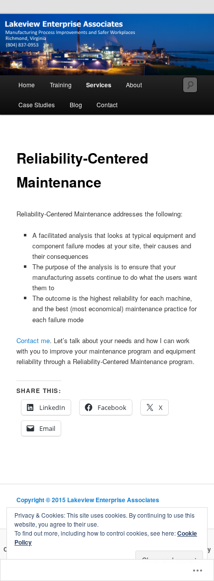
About (134, 84)
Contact (107, 104)
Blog (76, 104)
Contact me (33, 340)
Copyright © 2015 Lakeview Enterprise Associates (87, 499)
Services (98, 84)
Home (26, 84)
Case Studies (36, 104)
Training (61, 84)
